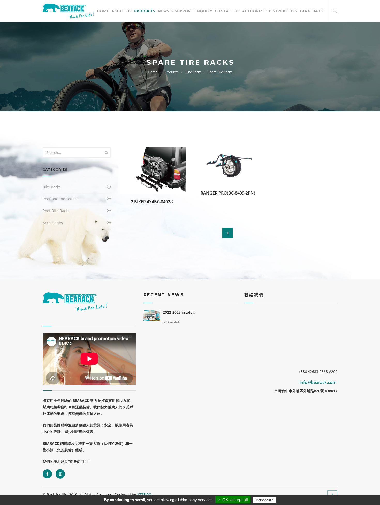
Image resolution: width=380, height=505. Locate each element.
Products (144, 11)
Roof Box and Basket (60, 198)
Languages (312, 11)
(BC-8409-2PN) (241, 193)
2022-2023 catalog (179, 312)
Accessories (53, 222)
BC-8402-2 (164, 202)
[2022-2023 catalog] (151, 314)
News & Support (175, 11)
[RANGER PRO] (228, 166)
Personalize (264, 500)
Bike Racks (193, 71)
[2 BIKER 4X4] (152, 170)
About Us (122, 11)
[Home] (68, 11)
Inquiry (204, 11)
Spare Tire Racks (220, 71)
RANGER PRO (214, 193)
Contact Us (227, 11)
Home (103, 11)
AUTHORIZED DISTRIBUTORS (269, 11)
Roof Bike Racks (56, 210)
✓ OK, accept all (233, 500)
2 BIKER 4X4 (142, 202)
